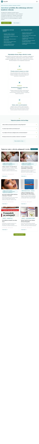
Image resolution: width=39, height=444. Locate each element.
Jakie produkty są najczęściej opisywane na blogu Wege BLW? (14, 124)
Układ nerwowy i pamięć (30, 218)
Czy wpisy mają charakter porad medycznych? (11, 128)
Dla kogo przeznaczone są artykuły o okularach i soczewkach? (14, 136)
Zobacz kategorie (16, 22)
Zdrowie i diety (9, 218)
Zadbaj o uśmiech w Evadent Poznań (9, 167)
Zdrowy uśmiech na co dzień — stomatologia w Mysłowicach (27, 167)
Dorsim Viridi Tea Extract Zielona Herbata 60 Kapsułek (28, 221)
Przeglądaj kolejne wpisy (19, 234)
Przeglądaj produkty (5, 22)
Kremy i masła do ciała (26, 190)
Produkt (32, 190)
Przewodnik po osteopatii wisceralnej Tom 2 (9, 221)
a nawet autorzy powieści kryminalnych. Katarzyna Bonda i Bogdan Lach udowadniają (9, 164)
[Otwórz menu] (37, 1)
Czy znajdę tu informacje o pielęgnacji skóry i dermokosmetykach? (14, 132)
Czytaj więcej (4, 176)
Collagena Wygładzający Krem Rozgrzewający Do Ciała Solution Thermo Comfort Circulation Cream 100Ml (28, 194)
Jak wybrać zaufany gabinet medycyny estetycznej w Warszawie (10, 195)
